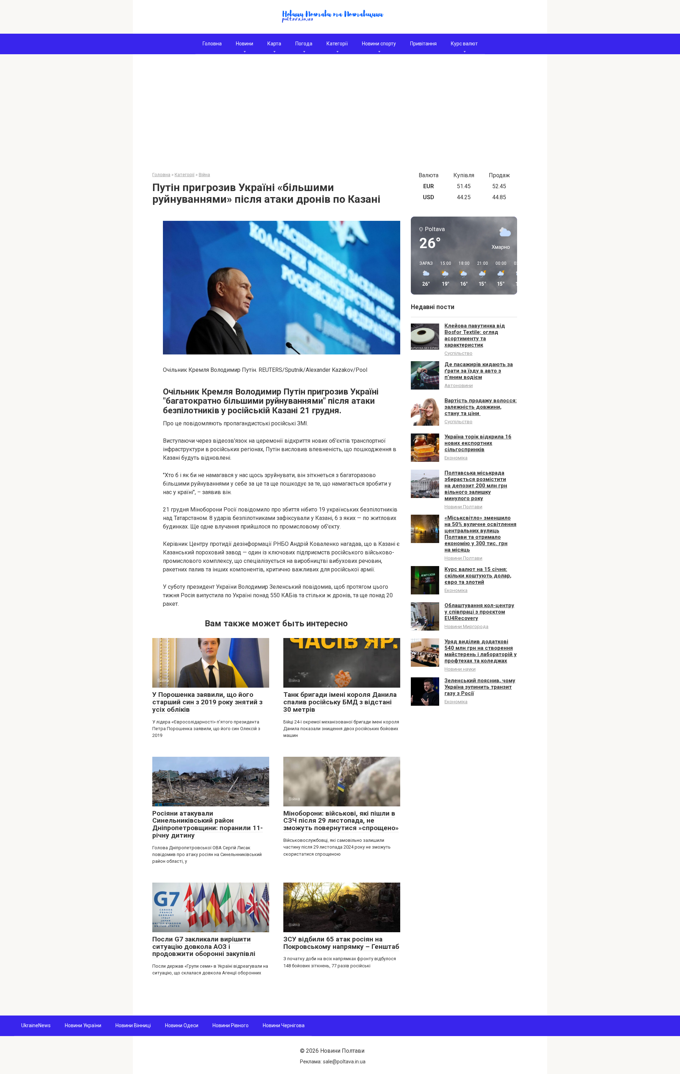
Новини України (83, 1025)
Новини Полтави (463, 506)
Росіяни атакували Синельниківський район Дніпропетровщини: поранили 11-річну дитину (207, 824)
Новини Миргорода (466, 626)
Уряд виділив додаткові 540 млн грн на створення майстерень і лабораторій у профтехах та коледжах (480, 651)
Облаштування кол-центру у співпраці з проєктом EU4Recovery (479, 611)
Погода (303, 43)
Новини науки (460, 669)
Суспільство (458, 353)
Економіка (456, 457)
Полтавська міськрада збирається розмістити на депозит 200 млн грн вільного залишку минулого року (475, 486)
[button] (423, 274)
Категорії (337, 43)
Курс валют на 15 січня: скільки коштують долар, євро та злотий (477, 575)
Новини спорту (379, 43)
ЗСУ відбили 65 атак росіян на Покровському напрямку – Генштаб (341, 943)
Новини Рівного (230, 1025)
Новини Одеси (181, 1025)
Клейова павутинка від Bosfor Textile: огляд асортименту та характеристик (474, 335)
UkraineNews (36, 1025)
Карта (274, 43)
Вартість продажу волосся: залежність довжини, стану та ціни (480, 406)
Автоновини (458, 385)
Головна (212, 43)
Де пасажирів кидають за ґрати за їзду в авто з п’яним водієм (478, 370)
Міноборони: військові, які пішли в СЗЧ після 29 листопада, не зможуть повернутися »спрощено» (341, 820)
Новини (244, 43)
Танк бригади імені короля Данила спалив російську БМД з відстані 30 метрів (340, 702)
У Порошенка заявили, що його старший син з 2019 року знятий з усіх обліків (207, 702)
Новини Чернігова (284, 1025)
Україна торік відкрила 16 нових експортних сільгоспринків (477, 443)
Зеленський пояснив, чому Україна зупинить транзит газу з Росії (479, 687)
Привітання (423, 43)
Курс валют (464, 43)
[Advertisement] (340, 118)
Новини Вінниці (133, 1025)
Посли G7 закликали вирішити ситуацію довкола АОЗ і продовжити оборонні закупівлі (203, 946)
